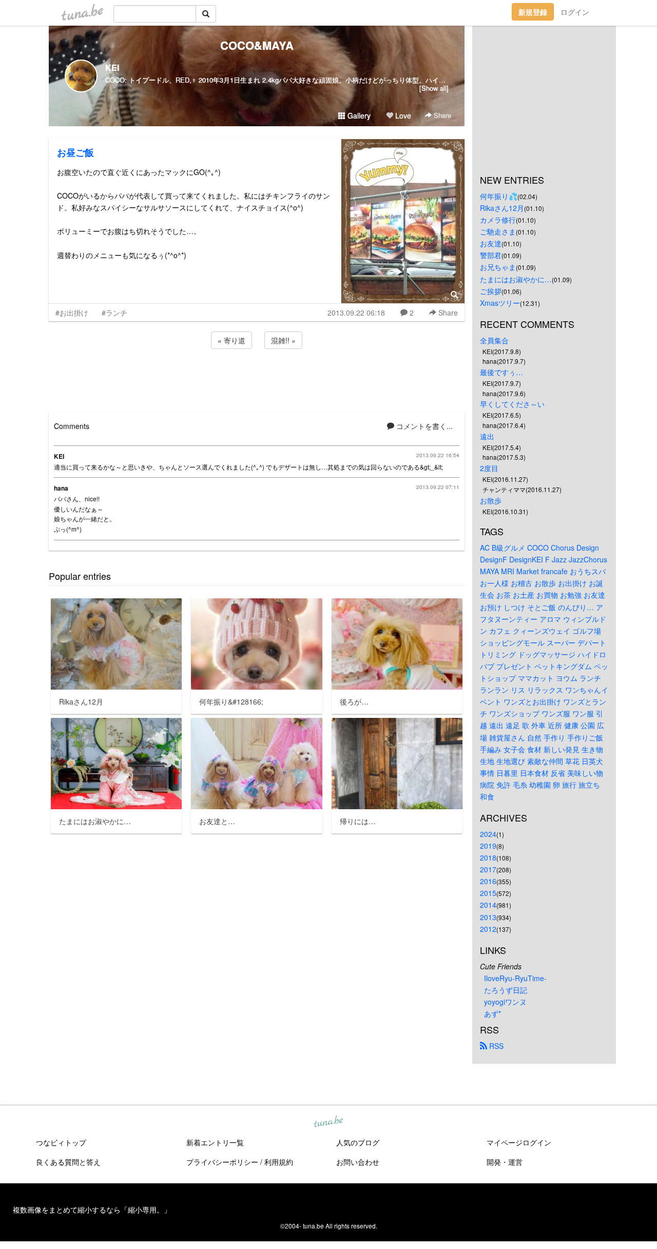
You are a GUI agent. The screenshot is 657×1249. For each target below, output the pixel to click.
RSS (495, 1046)
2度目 (489, 468)
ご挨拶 (490, 291)
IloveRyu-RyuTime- (515, 978)
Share (441, 115)
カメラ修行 (498, 219)
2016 (488, 881)
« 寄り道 (231, 340)
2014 (488, 905)
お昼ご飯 (75, 152)
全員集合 (494, 340)
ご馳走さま (498, 231)
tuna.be (328, 1122)
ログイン (575, 12)
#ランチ (114, 312)
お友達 (490, 243)
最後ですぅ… (501, 372)
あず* (492, 1013)
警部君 (490, 255)
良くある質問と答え (68, 1162)
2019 (488, 846)
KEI (112, 67)
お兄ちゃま (498, 267)
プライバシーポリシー (222, 1162)
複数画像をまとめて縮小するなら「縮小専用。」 (92, 1209)
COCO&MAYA (257, 45)
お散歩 (490, 500)
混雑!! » (283, 340)
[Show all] (434, 88)
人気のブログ (357, 1142)
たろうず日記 (505, 990)
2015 (488, 893)
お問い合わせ (357, 1162)
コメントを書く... (423, 426)
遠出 (487, 436)
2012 (488, 929)
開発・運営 (505, 1162)
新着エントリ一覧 (215, 1142)
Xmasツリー (500, 303)
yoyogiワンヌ (505, 1002)
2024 (488, 834)
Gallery (358, 115)
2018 (488, 857)
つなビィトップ (61, 1142)
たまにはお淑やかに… (516, 279)
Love (402, 115)
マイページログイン (519, 1142)
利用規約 (278, 1162)
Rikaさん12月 (502, 208)
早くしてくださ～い (512, 404)
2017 (488, 869)
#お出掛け (71, 312)
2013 (488, 917)
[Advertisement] (257, 379)
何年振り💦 (498, 196)
